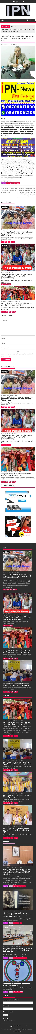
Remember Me (8, 1012)
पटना (14, 886)
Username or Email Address (11, 1000)
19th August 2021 (8, 911)
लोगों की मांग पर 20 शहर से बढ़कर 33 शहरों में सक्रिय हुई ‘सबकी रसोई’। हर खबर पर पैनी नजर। (9, 190)
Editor (12, 230)
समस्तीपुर (13, 183)
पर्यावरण (18, 886)
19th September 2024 (9, 681)
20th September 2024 (7, 301)
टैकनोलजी (10, 886)
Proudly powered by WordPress (11, 1029)
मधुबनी (18, 922)
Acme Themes (18, 1031)
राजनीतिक (6, 311)
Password (6, 1006)
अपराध (3, 241)
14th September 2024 (9, 793)
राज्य (10, 183)
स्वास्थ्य (18, 183)
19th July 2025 (5, 230)
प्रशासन (15, 958)
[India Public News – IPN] (2, 20)
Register (5, 1018)
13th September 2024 (9, 826)
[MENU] (34, 20)
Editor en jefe (15, 44)
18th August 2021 (8, 946)
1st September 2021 (9, 867)
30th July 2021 (7, 981)
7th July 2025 (5, 272)
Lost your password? (9, 1020)
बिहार (7, 183)
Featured (3, 183)
